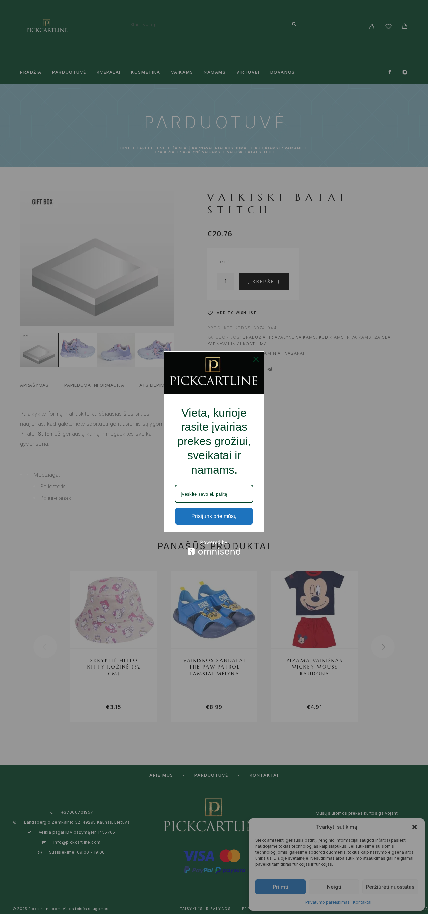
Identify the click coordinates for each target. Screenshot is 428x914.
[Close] (256, 359)
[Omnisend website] (214, 547)
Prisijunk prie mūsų (214, 516)
